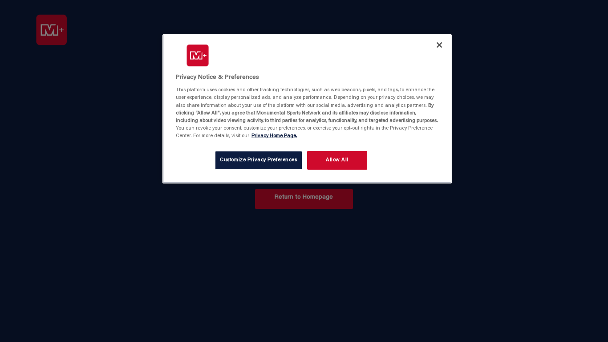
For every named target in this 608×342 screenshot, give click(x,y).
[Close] (439, 45)
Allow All (337, 160)
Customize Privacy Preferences (258, 160)
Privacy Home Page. (274, 136)
